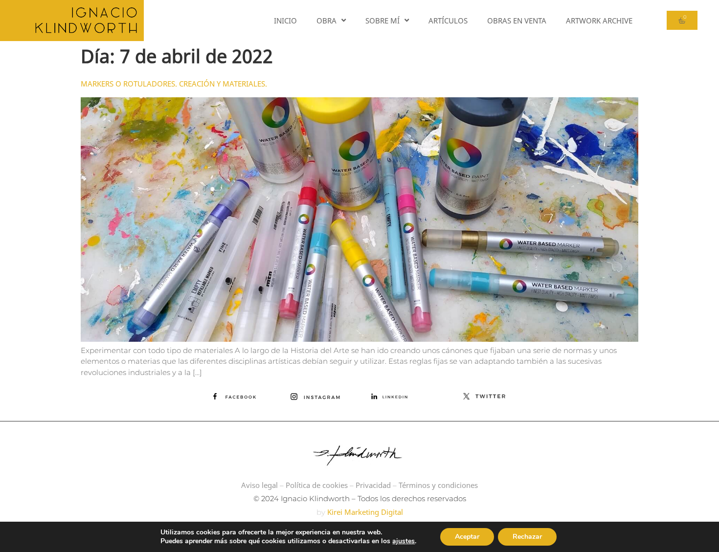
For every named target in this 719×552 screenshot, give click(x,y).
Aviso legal (259, 485)
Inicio (285, 20)
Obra (326, 20)
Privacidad (373, 485)
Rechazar (527, 536)
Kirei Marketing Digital (364, 512)
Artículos (448, 20)
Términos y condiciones (438, 485)
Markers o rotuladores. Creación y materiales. (174, 83)
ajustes (403, 541)
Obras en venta (516, 20)
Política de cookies (317, 485)
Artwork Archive (599, 20)
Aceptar (467, 536)
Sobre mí (382, 20)
